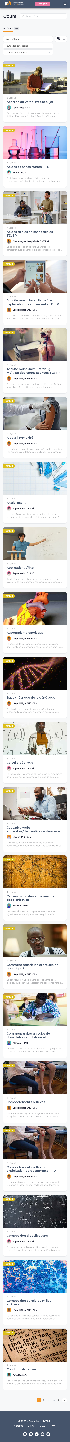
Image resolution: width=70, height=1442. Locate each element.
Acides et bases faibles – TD (28, 167)
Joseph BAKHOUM (22, 837)
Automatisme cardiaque (25, 632)
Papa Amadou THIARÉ (23, 508)
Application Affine (20, 568)
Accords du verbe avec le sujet (30, 102)
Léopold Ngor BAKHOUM (25, 309)
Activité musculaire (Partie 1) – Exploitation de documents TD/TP (33, 302)
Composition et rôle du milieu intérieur (29, 1302)
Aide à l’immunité (20, 438)
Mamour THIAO (20, 905)
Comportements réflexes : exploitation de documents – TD (31, 1169)
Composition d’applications (27, 1235)
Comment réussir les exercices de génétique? (32, 966)
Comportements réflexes (26, 1102)
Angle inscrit (16, 502)
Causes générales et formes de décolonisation (31, 898)
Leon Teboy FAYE (21, 107)
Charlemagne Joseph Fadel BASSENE (31, 241)
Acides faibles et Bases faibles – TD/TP (31, 233)
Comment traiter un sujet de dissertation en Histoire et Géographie (28, 1035)
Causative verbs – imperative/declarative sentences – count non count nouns (33, 829)
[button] (65, 4)
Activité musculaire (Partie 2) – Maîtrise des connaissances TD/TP (33, 370)
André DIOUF (19, 172)
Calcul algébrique (20, 762)
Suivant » (64, 1400)
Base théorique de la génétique (31, 697)
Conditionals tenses (22, 1369)
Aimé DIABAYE (20, 1375)
